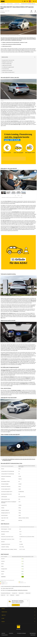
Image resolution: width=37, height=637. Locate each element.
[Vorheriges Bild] (15, 196)
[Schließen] (27, 601)
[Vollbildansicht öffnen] (35, 171)
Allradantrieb (7, 426)
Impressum (3, 633)
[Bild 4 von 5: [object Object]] (18, 192)
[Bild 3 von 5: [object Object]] (13, 192)
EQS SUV (26, 102)
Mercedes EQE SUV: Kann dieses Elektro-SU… (28, 3)
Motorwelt (3, 621)
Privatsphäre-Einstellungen (21, 633)
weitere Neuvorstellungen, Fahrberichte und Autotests (17, 590)
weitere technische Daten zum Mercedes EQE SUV (21, 586)
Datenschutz (11, 633)
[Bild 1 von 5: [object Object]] (3, 192)
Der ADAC (3, 618)
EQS (17, 102)
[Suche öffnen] (23, 1)
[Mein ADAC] (24, 1)
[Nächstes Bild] (22, 196)
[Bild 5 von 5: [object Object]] (23, 192)
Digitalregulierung (32, 633)
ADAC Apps (3, 608)
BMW (23, 49)
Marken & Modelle (10, 3)
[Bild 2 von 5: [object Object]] (8, 192)
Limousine (22, 421)
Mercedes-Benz (17, 3)
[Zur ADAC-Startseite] (3, 1)
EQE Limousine (26, 50)
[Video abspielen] (18, 446)
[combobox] (17, 1)
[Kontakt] (27, 1)
